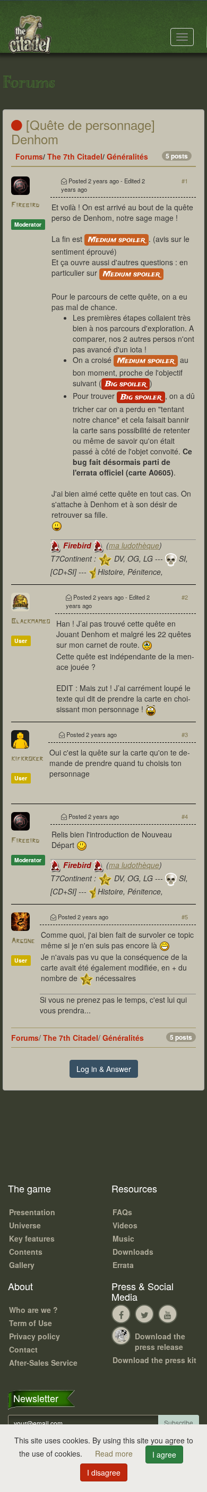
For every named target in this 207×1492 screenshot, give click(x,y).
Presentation (32, 1212)
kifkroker (27, 759)
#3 (185, 734)
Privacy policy (34, 1336)
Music (123, 1238)
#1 (185, 180)
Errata (123, 1265)
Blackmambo (30, 622)
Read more (115, 1453)
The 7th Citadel (74, 156)
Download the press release (160, 1341)
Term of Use (30, 1323)
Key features (32, 1238)
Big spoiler (125, 384)
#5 (185, 916)
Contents (25, 1251)
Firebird (25, 205)
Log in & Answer (103, 1069)
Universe (25, 1225)
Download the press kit (154, 1360)
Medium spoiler (116, 240)
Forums (29, 156)
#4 (185, 816)
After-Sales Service (43, 1362)
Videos (125, 1225)
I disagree (103, 1472)
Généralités (127, 156)
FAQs (122, 1212)
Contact (23, 1349)
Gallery (21, 1265)
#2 (185, 597)
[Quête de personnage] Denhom (83, 131)
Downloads (133, 1251)
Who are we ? (33, 1309)
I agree (164, 1454)
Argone (22, 941)
